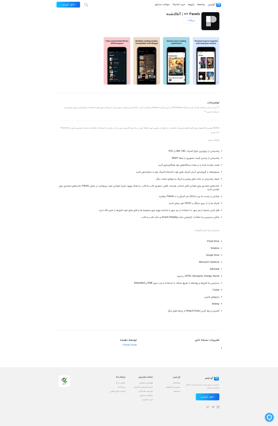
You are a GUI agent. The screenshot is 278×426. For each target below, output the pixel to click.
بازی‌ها (191, 4)
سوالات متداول (162, 4)
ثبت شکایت (147, 399)
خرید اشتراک (178, 4)
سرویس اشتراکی (173, 387)
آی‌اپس (211, 4)
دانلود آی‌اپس (68, 4)
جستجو (177, 391)
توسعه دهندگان (146, 391)
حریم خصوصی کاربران (143, 387)
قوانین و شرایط (146, 383)
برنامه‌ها (201, 4)
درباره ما (121, 387)
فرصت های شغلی (117, 391)
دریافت (191, 20)
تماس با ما (120, 383)
